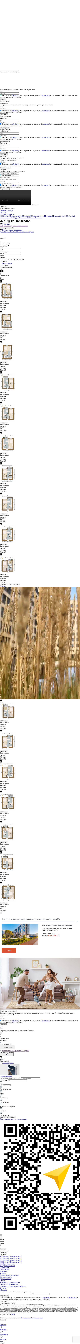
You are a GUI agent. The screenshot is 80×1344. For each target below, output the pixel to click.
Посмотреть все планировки (12, 230)
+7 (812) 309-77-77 (54, 935)
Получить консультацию (8, 1117)
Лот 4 (15, 232)
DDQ (13, 1314)
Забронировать (5, 128)
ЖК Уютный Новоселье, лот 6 (54, 216)
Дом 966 (9, 232)
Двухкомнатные (5, 1279)
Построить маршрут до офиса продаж (13, 1119)
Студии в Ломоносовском (9, 1284)
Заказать (3, 99)
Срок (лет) (3, 1080)
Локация (3, 30)
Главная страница (6, 210)
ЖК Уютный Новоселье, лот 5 (32, 216)
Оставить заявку (7, 1047)
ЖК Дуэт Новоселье (7, 214)
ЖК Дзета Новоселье (34, 218)
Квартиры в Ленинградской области (13, 1286)
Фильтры (3, 1249)
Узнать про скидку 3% (7, 228)
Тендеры (3, 28)
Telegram (3, 1288)
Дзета (32, 232)
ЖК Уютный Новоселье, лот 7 (10, 1262)
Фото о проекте (5, 26)
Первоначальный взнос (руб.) (10, 1078)
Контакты (3, 6)
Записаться (4, 114)
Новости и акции (6, 5)
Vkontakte (3, 1290)
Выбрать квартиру (6, 33)
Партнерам (4, 60)
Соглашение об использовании (32, 1318)
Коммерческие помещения (9, 1275)
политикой (46, 95)
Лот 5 (19, 232)
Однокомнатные (6, 1277)
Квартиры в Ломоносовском (10, 1282)
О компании (4, 3)
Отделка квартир (6, 1076)
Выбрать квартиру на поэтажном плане (14, 226)
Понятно (2, 1320)
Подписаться (4, 1296)
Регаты (2, 8)
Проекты (3, 24)
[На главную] (13, 22)
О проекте (6, 224)
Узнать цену (4, 301)
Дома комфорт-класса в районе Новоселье (57, 925)
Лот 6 (23, 232)
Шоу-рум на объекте (7, 10)
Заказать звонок (5, 38)
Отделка (3, 31)
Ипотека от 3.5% (6, 61)
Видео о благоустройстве (9, 48)
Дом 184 (3, 232)
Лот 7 (28, 232)
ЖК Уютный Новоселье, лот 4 (10, 216)
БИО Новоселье (5, 12)
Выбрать (3, 586)
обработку (15, 95)
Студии (2, 1281)
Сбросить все (7, 263)
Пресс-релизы (5, 1269)
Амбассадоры (5, 14)
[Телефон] (2, 43)
